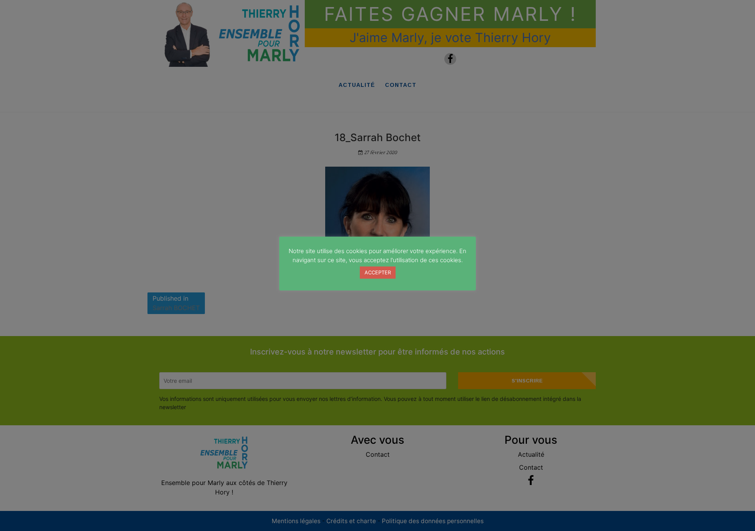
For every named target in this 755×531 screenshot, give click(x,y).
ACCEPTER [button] (378, 272)
